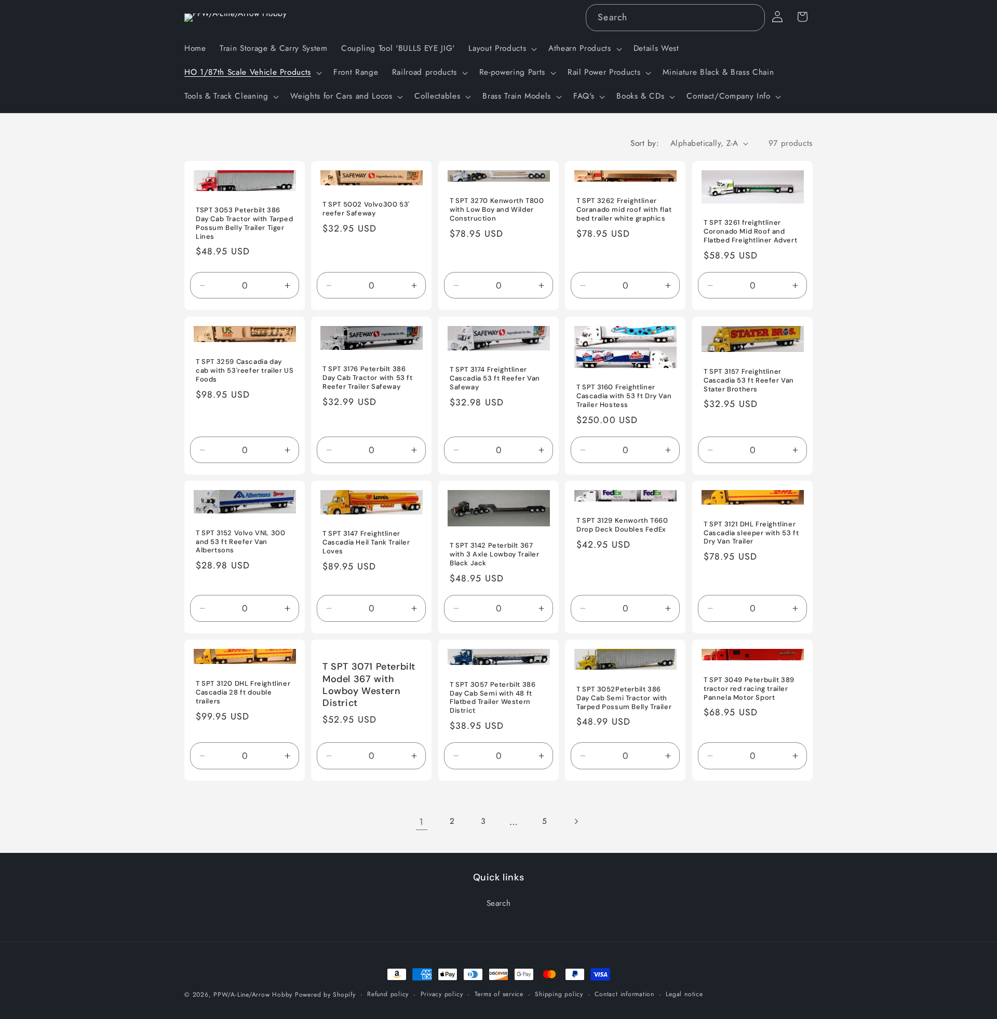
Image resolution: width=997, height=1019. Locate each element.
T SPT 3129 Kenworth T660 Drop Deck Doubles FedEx (622, 525)
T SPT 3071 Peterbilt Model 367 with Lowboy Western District (368, 685)
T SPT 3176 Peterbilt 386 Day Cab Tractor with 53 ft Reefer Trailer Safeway (367, 378)
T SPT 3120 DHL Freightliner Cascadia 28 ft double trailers (243, 692)
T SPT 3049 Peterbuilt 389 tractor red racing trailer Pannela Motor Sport (749, 689)
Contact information (624, 994)
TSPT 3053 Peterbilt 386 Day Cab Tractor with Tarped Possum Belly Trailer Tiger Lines (244, 224)
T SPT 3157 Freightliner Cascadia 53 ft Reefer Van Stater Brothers (749, 380)
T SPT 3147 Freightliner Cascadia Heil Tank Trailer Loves (366, 542)
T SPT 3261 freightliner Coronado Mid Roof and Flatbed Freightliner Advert (750, 232)
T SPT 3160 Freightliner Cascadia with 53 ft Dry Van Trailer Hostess (623, 396)
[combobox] (675, 18)
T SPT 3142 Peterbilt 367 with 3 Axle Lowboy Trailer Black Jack (495, 555)
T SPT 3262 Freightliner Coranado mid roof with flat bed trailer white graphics (623, 210)
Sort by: (644, 143)
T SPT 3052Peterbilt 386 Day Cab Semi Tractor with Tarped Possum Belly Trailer (623, 698)
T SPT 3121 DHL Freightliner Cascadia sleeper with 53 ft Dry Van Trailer (751, 533)
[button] (502, 49)
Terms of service (499, 994)
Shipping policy (559, 994)
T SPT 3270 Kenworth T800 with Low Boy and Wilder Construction (497, 210)
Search (499, 903)
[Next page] (575, 821)
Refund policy (388, 994)
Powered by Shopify (325, 994)
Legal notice (684, 994)
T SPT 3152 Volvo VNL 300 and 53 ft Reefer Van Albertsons (240, 542)
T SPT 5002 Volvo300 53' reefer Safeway (366, 209)
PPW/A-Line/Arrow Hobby (252, 994)
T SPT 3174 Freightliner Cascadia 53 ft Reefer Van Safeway (495, 378)
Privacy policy (442, 994)
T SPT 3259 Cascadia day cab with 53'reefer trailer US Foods (244, 371)
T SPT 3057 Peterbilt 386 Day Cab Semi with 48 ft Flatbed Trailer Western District (492, 697)
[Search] (751, 17)
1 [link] (421, 821)
